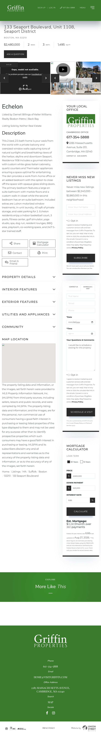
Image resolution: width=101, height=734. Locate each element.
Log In (52, 7)
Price (69, 470)
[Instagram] (53, 713)
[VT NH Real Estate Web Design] (83, 728)
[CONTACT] (15, 54)
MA (24, 471)
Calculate (81, 511)
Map (50, 702)
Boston (43, 471)
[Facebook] (47, 713)
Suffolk (33, 471)
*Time (69, 328)
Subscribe (81, 258)
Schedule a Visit (87, 287)
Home (5, 471)
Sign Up (42, 7)
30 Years (74, 462)
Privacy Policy (77, 248)
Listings (16, 471)
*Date (69, 317)
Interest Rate (74, 495)
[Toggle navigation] (87, 7)
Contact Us (71, 156)
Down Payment (75, 483)
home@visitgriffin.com (50, 677)
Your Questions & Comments (80, 340)
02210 (7, 475)
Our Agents (82, 156)
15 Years (86, 462)
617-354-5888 (68, 7)
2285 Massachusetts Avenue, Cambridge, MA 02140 (50, 689)
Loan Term (73, 456)
